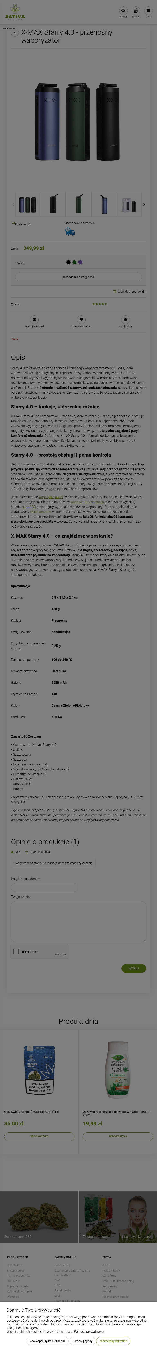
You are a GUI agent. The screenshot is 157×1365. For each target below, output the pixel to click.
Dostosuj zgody (82, 1341)
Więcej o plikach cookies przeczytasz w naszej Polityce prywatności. (56, 1332)
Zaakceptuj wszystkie (113, 1341)
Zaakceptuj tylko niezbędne (48, 1341)
